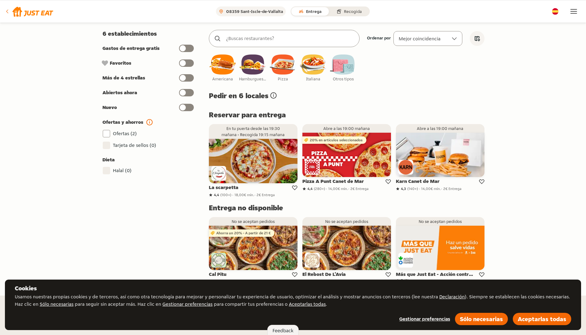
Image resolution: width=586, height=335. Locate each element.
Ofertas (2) (125, 133)
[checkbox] (223, 68)
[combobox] (290, 38)
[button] (29, 11)
